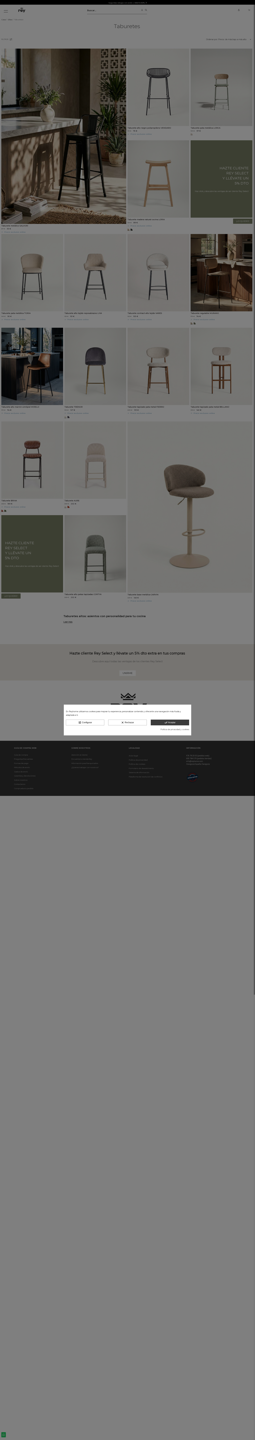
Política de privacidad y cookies (174, 729)
